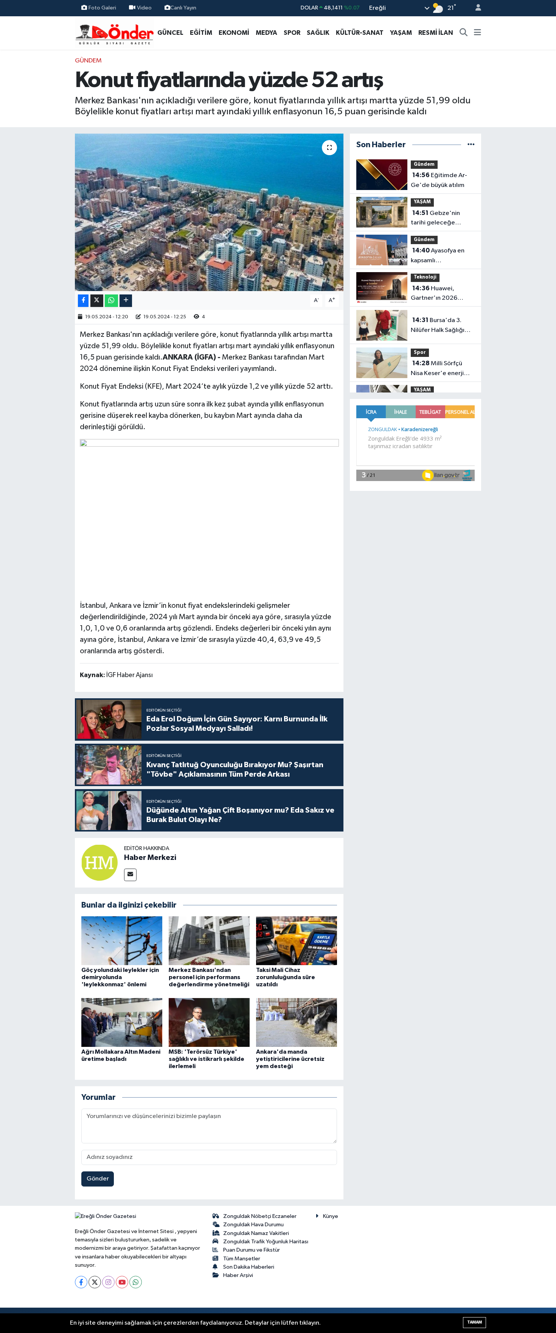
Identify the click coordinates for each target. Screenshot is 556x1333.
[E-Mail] (130, 875)
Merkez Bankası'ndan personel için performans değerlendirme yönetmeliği (209, 977)
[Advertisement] (39, 169)
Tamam (474, 1322)
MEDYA (266, 33)
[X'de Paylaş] (96, 300)
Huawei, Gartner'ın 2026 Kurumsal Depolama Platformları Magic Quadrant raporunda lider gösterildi (440, 294)
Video (144, 8)
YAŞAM (401, 33)
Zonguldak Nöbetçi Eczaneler (260, 1216)
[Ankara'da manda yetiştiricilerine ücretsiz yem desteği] (296, 1022)
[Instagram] (108, 1282)
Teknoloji (425, 277)
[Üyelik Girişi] (475, 8)
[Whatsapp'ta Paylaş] (111, 300)
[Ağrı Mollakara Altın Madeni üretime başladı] (121, 1022)
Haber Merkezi (150, 857)
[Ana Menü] (477, 33)
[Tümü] (471, 145)
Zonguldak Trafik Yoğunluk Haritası (265, 1241)
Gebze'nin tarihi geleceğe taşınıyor (435, 219)
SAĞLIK (318, 33)
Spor (420, 352)
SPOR (292, 33)
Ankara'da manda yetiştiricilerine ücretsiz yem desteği (290, 1059)
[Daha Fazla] (126, 300)
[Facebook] (81, 1282)
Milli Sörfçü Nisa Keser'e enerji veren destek (437, 369)
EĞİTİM (201, 33)
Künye (330, 1216)
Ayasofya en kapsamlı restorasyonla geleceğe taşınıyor (437, 256)
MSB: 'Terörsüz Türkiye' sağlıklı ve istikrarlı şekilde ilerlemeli (206, 1059)
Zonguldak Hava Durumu (253, 1224)
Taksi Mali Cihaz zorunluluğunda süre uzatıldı (285, 977)
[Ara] (464, 33)
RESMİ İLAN (435, 33)
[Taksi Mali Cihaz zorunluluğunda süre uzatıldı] (296, 940)
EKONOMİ (234, 33)
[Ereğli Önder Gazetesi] (114, 32)
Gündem (88, 61)
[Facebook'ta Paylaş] (83, 300)
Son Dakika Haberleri (248, 1267)
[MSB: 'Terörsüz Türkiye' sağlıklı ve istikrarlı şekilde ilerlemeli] (209, 1022)
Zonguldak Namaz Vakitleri (256, 1233)
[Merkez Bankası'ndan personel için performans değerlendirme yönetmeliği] (209, 940)
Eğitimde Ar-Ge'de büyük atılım (439, 180)
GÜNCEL (170, 33)
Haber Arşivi (238, 1275)
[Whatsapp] (135, 1282)
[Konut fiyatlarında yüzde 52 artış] (209, 212)
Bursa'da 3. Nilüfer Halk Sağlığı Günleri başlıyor (437, 326)
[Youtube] (122, 1282)
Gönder (98, 1179)
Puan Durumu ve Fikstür (251, 1250)
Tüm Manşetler (241, 1258)
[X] (95, 1282)
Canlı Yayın (183, 8)
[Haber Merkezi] (99, 862)
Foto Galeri (102, 8)
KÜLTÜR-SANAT (360, 33)
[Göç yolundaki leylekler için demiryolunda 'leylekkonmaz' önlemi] (121, 940)
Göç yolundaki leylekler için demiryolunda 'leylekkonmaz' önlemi (120, 977)
